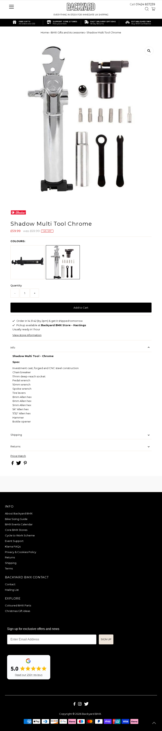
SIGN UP (106, 639)
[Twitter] (86, 705)
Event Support (14, 541)
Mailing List (12, 589)
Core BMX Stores (16, 529)
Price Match (18, 456)
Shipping (16, 434)
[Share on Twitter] (19, 464)
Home (45, 32)
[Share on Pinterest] (25, 464)
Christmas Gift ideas (17, 611)
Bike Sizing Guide (16, 519)
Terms (9, 568)
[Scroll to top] (154, 723)
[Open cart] (153, 9)
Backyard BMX (91, 713)
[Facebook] (74, 705)
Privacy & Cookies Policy (20, 552)
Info (12, 347)
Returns (15, 446)
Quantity (16, 285)
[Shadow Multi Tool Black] (27, 262)
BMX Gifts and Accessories (68, 32)
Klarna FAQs (13, 546)
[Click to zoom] (149, 50)
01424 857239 (145, 4)
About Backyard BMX (19, 513)
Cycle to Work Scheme (20, 535)
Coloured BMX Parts (18, 605)
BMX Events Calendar (19, 524)
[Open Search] (147, 9)
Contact (10, 584)
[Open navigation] (24, 7)
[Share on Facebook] (12, 464)
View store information (26, 335)
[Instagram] (80, 705)
